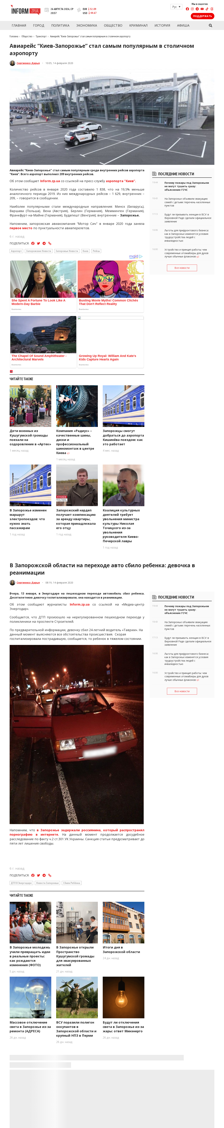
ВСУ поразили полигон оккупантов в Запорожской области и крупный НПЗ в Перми (76, 1029)
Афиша (183, 25)
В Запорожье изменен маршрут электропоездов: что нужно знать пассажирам (28, 519)
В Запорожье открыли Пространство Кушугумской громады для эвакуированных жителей (75, 956)
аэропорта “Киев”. (121, 181)
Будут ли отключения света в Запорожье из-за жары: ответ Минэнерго (123, 1026)
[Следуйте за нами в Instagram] (192, 9)
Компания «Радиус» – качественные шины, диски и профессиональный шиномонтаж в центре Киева (75, 442)
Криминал (138, 25)
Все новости (182, 267)
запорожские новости (38, 251)
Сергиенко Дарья (28, 63)
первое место (21, 228)
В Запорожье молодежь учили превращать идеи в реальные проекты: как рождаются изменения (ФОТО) (30, 956)
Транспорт (41, 36)
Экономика (86, 25)
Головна (14, 36)
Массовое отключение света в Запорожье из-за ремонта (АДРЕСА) (30, 1026)
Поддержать (202, 16)
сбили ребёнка (71, 883)
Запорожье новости (67, 251)
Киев (85, 251)
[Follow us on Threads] (212, 9)
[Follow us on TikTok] (207, 9)
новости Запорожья (47, 883)
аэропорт (16, 251)
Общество (113, 25)
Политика (60, 25)
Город (38, 25)
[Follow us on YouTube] (202, 9)
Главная (19, 25)
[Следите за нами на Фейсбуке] (187, 9)
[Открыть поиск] (210, 25)
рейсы (96, 251)
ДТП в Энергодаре (21, 883)
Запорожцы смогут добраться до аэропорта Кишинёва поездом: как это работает (123, 437)
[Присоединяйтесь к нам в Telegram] (197, 9)
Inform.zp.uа (50, 181)
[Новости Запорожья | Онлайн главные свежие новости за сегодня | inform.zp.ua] (25, 10)
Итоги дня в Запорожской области (121, 949)
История (162, 25)
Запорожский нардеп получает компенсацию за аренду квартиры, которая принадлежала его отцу (76, 519)
